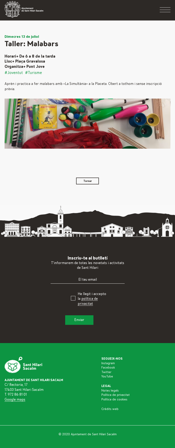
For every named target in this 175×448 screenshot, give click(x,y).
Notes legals (110, 390)
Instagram (108, 363)
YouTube (107, 376)
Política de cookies (114, 399)
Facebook (108, 367)
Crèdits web (109, 409)
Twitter (106, 372)
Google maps (15, 399)
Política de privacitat (115, 395)
